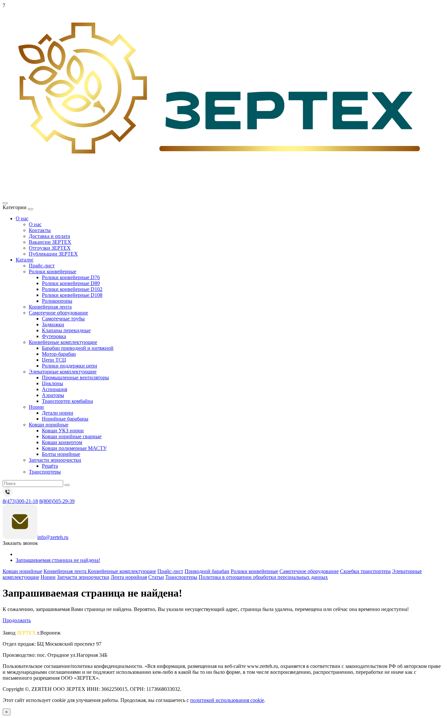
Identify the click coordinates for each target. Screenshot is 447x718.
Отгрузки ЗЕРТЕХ (50, 248)
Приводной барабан (207, 571)
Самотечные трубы (63, 318)
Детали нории (57, 413)
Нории (36, 407)
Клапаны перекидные (66, 330)
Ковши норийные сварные (71, 436)
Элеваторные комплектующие (63, 371)
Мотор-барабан (59, 354)
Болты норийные (61, 454)
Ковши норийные (48, 424)
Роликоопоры (57, 301)
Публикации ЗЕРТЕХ (53, 254)
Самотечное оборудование (58, 312)
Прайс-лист (42, 265)
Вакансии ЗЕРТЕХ (50, 242)
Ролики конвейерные (52, 271)
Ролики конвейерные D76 (71, 277)
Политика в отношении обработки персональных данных (263, 577)
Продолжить (17, 620)
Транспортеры (45, 472)
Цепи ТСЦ (54, 360)
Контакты (40, 230)
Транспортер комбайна (67, 401)
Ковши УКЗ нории (63, 430)
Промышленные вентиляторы (75, 377)
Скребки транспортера (365, 571)
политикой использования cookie (227, 700)
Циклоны (52, 383)
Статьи (156, 577)
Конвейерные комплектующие (63, 342)
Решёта (50, 466)
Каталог (25, 259)
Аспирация (54, 389)
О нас (22, 218)
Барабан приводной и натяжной (78, 348)
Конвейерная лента (50, 307)
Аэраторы (53, 395)
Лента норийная (129, 577)
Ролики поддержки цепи (69, 365)
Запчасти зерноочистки (55, 460)
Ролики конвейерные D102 (72, 289)
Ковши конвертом (62, 442)
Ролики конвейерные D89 (71, 283)
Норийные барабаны (65, 419)
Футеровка (54, 336)
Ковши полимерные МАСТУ (74, 448)
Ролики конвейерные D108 (72, 295)
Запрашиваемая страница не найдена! (58, 560)
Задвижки (53, 324)
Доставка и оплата (49, 236)
